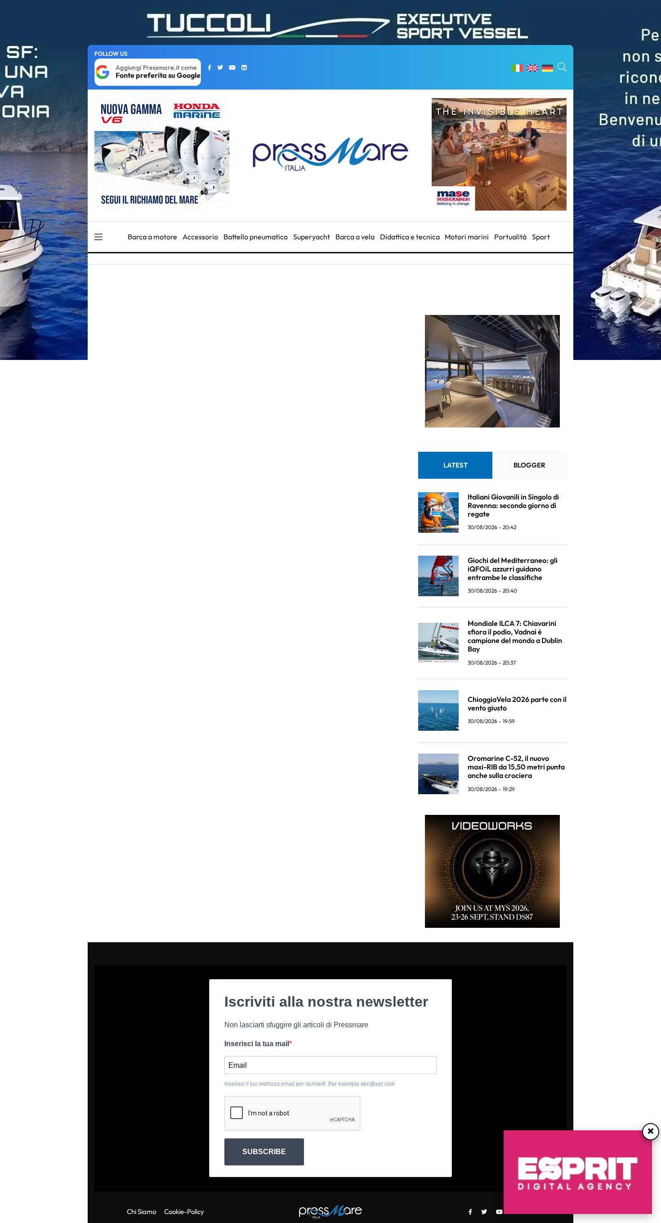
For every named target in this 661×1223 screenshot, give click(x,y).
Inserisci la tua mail (256, 1044)
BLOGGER (529, 465)
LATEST (455, 465)
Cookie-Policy (184, 1211)
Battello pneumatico (255, 236)
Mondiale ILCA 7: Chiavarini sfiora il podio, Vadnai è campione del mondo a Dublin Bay (515, 636)
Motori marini (467, 236)
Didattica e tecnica (410, 236)
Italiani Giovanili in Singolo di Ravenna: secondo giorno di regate (513, 505)
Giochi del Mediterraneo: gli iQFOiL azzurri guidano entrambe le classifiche (513, 569)
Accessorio (200, 236)
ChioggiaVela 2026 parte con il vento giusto (517, 703)
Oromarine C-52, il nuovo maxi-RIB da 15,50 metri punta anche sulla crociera (516, 767)
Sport (541, 236)
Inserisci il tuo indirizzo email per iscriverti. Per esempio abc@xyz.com (309, 1084)
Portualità (510, 236)
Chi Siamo (141, 1211)
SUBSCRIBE (264, 1152)
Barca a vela (355, 236)
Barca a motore (152, 236)
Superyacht (311, 236)
